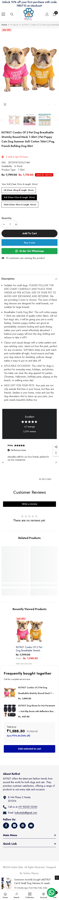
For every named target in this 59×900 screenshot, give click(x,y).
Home (4, 24)
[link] (15, 585)
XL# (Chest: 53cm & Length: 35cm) (19, 197)
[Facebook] (6, 826)
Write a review (29, 504)
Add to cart (29, 233)
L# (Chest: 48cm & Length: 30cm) (18, 189)
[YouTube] (31, 826)
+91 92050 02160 (27, 807)
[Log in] (47, 14)
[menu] (3, 14)
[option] (29, 68)
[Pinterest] (23, 826)
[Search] (12, 14)
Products (14, 24)
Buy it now (29, 242)
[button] (49, 104)
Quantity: (7, 218)
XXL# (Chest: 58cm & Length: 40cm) (20, 204)
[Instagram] (14, 826)
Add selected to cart (29, 748)
